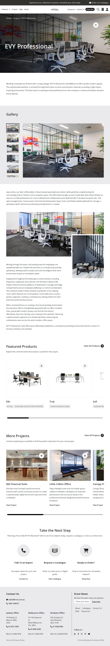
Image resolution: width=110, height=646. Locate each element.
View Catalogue (55, 579)
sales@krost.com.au (16, 599)
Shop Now (86, 579)
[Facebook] (78, 633)
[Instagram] (81, 633)
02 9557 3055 (13, 626)
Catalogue (86, 608)
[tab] (12, 128)
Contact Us (23, 579)
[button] (96, 25)
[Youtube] (89, 633)
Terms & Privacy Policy (15, 640)
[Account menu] (107, 9)
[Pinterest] (85, 633)
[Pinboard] (102, 9)
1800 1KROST (13, 603)
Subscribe (96, 602)
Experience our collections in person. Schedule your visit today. (55, 3)
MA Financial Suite (16, 484)
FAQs (77, 611)
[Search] (98, 9)
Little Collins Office (60, 484)
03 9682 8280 (35, 629)
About (77, 608)
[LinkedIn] (75, 633)
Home (8, 18)
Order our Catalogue (100, 3)
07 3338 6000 (58, 626)
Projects (17, 18)
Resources (86, 611)
